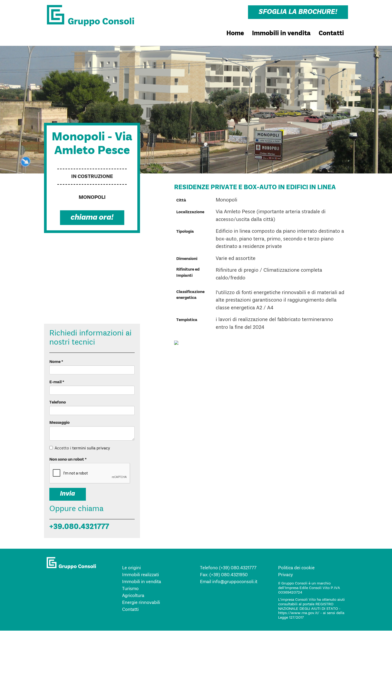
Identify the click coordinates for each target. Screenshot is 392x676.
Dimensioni (186, 259)
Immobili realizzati (140, 575)
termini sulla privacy (91, 448)
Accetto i (82, 448)
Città (181, 200)
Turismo (130, 589)
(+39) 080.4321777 (237, 568)
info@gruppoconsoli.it (234, 582)
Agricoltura (133, 596)
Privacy (285, 575)
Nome (56, 362)
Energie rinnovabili (141, 603)
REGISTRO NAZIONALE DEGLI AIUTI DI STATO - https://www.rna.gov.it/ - (309, 609)
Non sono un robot (68, 459)
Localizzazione (190, 212)
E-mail (56, 382)
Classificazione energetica (190, 295)
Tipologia (185, 231)
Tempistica (186, 320)
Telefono (57, 402)
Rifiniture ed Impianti (187, 272)
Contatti (331, 34)
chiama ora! (92, 217)
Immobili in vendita (281, 34)
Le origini (131, 568)
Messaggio (59, 422)
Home (235, 34)
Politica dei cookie (296, 568)
